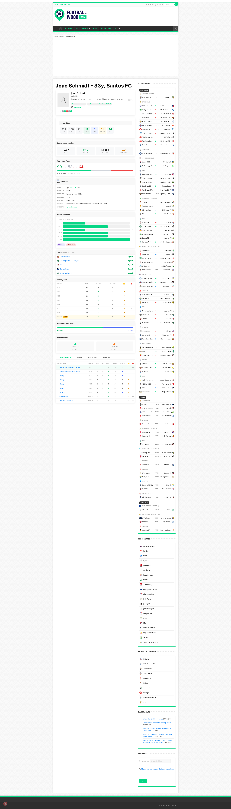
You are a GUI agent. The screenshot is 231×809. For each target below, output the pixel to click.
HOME (61, 28)
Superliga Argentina (150, 642)
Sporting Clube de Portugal (69, 261)
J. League (62, 376)
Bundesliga (147, 565)
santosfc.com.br (72, 207)
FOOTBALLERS (106, 28)
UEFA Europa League (66, 400)
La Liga (145, 551)
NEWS (78, 28)
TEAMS (94, 28)
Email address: (144, 761)
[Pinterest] (153, 4)
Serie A (145, 556)
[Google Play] (162, 4)
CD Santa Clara (65, 257)
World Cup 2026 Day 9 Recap (153, 719)
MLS (145, 623)
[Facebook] (148, 4)
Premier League (149, 546)
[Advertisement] (115, 58)
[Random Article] (175, 28)
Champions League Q (151, 589)
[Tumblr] (157, 4)
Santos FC (77, 107)
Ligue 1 (146, 561)
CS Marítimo (64, 265)
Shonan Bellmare (65, 273)
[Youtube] (156, 4)
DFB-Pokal (147, 599)
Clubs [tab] (79, 357)
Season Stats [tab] (65, 357)
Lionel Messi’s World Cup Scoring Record (157, 723)
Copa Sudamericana (78, 104)
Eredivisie (146, 570)
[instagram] (160, 4)
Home (56, 37)
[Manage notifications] (5, 804)
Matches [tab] (106, 357)
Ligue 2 (146, 618)
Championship (148, 594)
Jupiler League (148, 609)
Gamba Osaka (65, 269)
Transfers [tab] (92, 357)
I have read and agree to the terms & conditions (157, 769)
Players (61, 37)
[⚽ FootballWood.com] (71, 14)
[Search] (176, 4)
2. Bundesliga (148, 585)
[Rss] (146, 4)
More (116, 28)
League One (147, 613)
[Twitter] (151, 4)
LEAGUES (85, 28)
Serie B (145, 580)
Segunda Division (149, 633)
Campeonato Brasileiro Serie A (69, 367)
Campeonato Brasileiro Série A (100, 104)
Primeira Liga (63, 396)
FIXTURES (68, 28)
